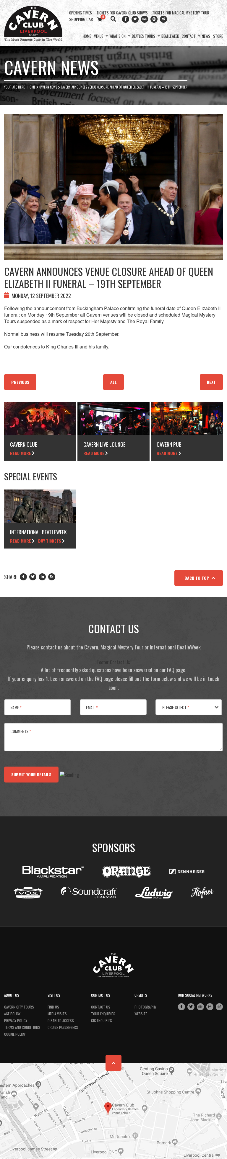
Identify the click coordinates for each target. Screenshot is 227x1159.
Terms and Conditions (22, 1027)
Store (218, 36)
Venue (98, 36)
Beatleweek (170, 36)
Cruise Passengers (63, 1027)
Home (87, 36)
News (206, 36)
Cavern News (48, 87)
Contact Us (100, 1006)
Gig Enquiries (101, 1020)
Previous (20, 382)
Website (140, 1013)
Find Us (53, 1006)
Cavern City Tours (19, 1006)
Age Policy (12, 1013)
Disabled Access (61, 1020)
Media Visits (57, 1013)
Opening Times (80, 13)
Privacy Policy (15, 1020)
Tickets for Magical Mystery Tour (180, 13)
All (113, 382)
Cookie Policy (14, 1034)
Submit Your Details (31, 774)
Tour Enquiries (103, 1013)
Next (211, 382)
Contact (189, 36)
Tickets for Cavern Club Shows (122, 13)
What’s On (117, 36)
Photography (145, 1006)
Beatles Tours (143, 36)
